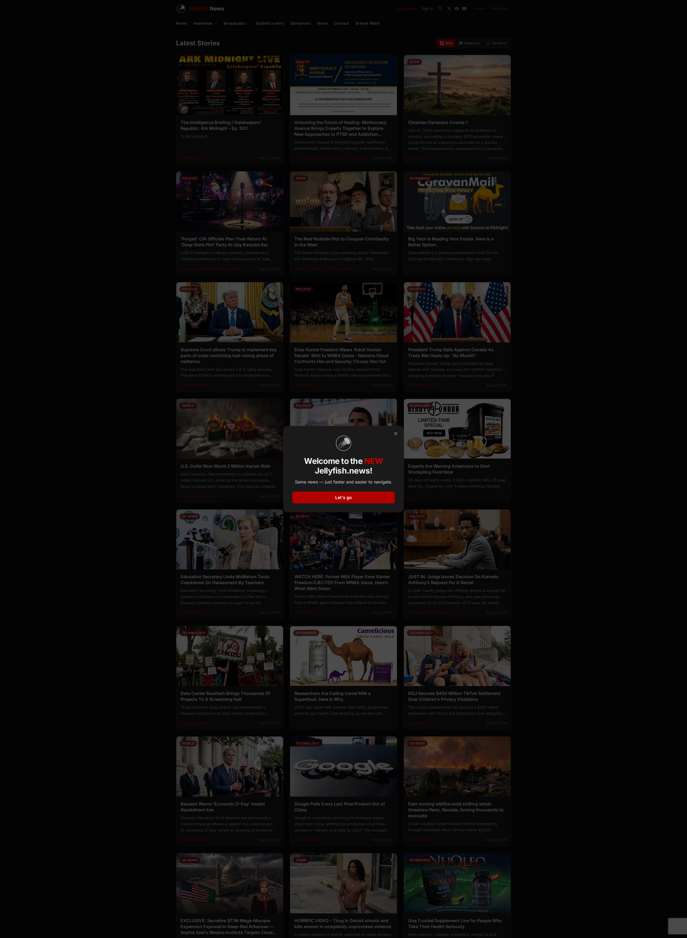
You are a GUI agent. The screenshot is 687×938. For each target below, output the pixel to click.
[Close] (396, 433)
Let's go (343, 497)
